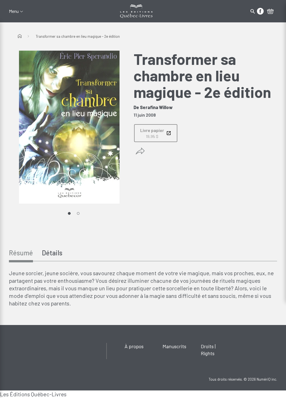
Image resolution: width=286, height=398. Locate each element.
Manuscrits (174, 346)
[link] (155, 133)
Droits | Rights (208, 349)
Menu (14, 11)
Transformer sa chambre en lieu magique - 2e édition (78, 36)
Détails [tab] (52, 253)
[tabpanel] (143, 288)
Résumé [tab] (21, 253)
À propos (134, 346)
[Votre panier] (270, 11)
